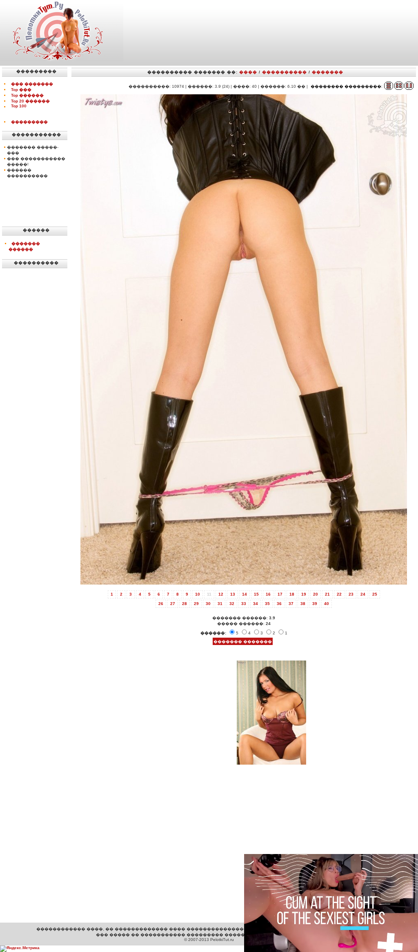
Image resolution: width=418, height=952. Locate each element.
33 (243, 603)
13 (232, 594)
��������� (29, 122)
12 (220, 594)
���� (248, 72)
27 (172, 603)
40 (326, 603)
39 (314, 603)
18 (291, 594)
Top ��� (21, 89)
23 (351, 594)
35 (267, 603)
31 (220, 603)
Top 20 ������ (30, 101)
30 (208, 603)
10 (197, 594)
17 (280, 594)
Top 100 (19, 106)
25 (374, 594)
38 (302, 603)
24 (362, 594)
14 (244, 594)
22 (339, 594)
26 (160, 603)
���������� (284, 72)
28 (184, 603)
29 (196, 603)
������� (327, 72)
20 (315, 594)
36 (279, 603)
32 (231, 603)
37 (291, 603)
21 (327, 594)
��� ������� (32, 84)
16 (268, 594)
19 (303, 594)
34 (255, 603)
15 (256, 594)
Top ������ (27, 95)
